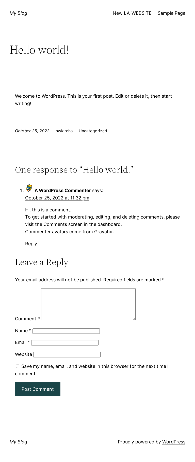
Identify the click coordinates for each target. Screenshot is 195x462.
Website (23, 354)
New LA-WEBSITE (132, 13)
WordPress (173, 441)
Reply (31, 243)
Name (23, 330)
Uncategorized (93, 130)
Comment (27, 318)
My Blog (18, 13)
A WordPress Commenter (63, 190)
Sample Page (171, 13)
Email (22, 342)
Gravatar (103, 231)
